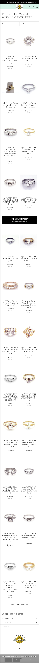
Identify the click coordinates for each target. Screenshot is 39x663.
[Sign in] (29, 6)
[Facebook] (19, 648)
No (16, 659)
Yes (8, 659)
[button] (3, 6)
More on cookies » (28, 659)
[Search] (33, 6)
